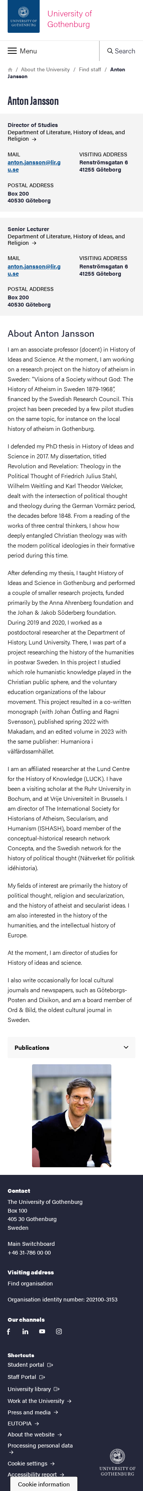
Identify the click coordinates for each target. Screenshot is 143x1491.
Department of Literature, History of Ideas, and (66, 135)
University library (34, 1388)
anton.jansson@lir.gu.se (34, 166)
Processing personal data (40, 1445)
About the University (45, 69)
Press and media (30, 1412)
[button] (49, 51)
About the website (32, 1434)
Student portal (31, 1364)
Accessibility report (33, 1474)
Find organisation (30, 1283)
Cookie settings (28, 1463)
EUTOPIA (20, 1423)
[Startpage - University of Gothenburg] (117, 1462)
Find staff (90, 69)
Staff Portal (27, 1376)
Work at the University (37, 1400)
